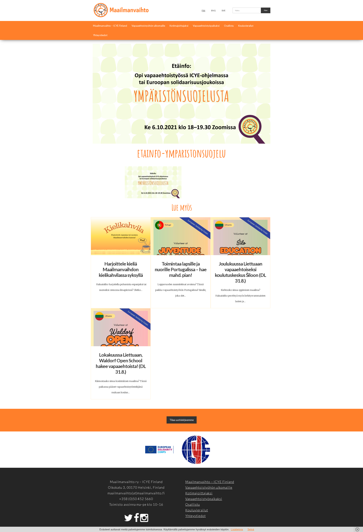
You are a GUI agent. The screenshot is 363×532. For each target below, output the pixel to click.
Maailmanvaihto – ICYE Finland (110, 25)
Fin (203, 10)
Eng (213, 10)
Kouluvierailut (245, 25)
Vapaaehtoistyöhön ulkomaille (148, 25)
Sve (224, 10)
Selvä (250, 529)
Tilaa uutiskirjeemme (181, 419)
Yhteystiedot (100, 35)
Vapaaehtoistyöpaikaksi (206, 25)
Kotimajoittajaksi (179, 25)
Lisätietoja (237, 529)
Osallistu (229, 25)
